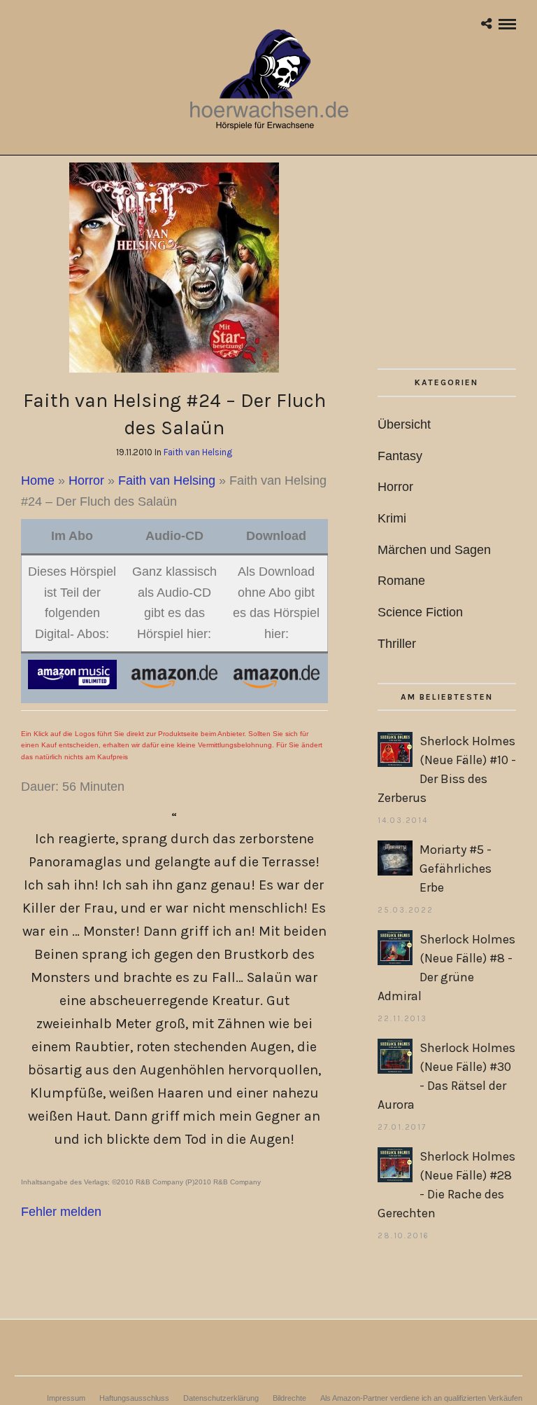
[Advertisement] (447, 265)
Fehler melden (61, 1212)
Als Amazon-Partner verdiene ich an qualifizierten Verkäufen (421, 1398)
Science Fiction (420, 612)
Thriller (397, 644)
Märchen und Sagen (434, 550)
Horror (86, 480)
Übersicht (404, 424)
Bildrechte (289, 1398)
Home (38, 480)
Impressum (66, 1398)
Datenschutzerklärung (221, 1398)
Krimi (392, 518)
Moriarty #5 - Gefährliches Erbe (456, 868)
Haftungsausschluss (134, 1398)
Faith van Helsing (198, 452)
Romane (401, 581)
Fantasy (400, 456)
